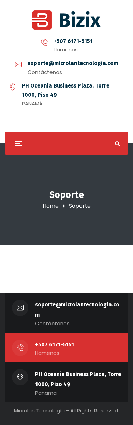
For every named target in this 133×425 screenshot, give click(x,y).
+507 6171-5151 (73, 41)
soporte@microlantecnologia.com (73, 63)
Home (51, 206)
